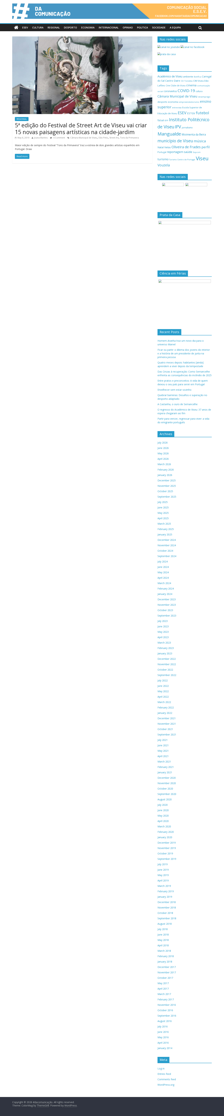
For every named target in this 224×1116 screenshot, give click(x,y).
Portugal (162, 152)
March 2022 (164, 702)
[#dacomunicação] (16, 27)
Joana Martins (41, 137)
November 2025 (167, 485)
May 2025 (163, 512)
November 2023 (167, 604)
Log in (161, 1068)
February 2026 (166, 469)
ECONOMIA (87, 27)
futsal (161, 120)
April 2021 (163, 756)
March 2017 (164, 994)
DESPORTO (70, 27)
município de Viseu (175, 141)
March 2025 (164, 523)
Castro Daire (172, 80)
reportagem (175, 152)
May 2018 (163, 940)
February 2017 (166, 999)
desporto (162, 101)
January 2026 (165, 475)
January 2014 (165, 1048)
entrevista (176, 107)
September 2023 (167, 615)
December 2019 (167, 842)
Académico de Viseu (170, 76)
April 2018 (163, 945)
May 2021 (163, 750)
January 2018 (165, 961)
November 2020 (167, 783)
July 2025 (163, 502)
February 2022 (166, 707)
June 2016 (163, 1032)
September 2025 (167, 496)
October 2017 (165, 977)
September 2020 (167, 794)
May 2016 (163, 1037)
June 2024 (163, 567)
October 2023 (165, 610)
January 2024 (165, 594)
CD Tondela (186, 81)
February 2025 (166, 529)
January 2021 (165, 772)
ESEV (25, 27)
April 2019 (163, 880)
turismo (163, 159)
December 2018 (167, 902)
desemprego (204, 96)
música (200, 140)
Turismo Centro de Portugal (182, 159)
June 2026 (163, 448)
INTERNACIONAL (108, 27)
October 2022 (165, 669)
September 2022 (167, 675)
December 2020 (167, 777)
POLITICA (142, 27)
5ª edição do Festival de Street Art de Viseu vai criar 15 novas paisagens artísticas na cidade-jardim (81, 128)
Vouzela (164, 165)
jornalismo (187, 127)
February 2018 (166, 956)
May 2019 (163, 875)
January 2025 (165, 534)
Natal (161, 147)
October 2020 (165, 788)
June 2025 (163, 507)
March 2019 (164, 886)
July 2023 (163, 621)
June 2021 (163, 745)
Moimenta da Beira (194, 134)
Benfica (197, 76)
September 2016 (167, 1015)
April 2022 (163, 696)
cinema (191, 85)
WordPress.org (166, 1084)
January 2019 (165, 896)
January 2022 (165, 713)
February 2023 (166, 648)
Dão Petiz (103, 137)
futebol (202, 112)
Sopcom (197, 152)
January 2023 (165, 653)
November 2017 (167, 972)
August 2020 (165, 799)
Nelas (167, 147)
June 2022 (163, 685)
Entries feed (164, 1074)
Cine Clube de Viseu (176, 85)
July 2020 (163, 804)
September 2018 (167, 918)
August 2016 (165, 1021)
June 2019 (163, 869)
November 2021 (167, 723)
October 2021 (165, 729)
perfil (205, 147)
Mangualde (169, 134)
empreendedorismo (189, 102)
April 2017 (163, 988)
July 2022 (163, 680)
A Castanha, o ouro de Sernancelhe (178, 404)
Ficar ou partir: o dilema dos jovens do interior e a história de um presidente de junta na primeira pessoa (184, 353)
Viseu (202, 158)
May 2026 (163, 453)
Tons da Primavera (129, 137)
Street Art (114, 137)
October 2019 (165, 853)
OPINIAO (128, 27)
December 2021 (167, 718)
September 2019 (167, 859)
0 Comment (59, 137)
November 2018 (167, 907)
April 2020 (163, 821)
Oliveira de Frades (186, 146)
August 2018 (165, 923)
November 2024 (167, 545)
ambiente (188, 76)
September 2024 (167, 556)
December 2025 (167, 480)
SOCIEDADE (159, 27)
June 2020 (163, 810)
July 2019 (163, 864)
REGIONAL (54, 27)
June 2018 (163, 934)
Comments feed (167, 1079)
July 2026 (163, 442)
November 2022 (167, 664)
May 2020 (163, 815)
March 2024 (164, 583)
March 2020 (164, 826)
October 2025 (165, 491)
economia (173, 101)
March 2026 (164, 464)
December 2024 (167, 540)
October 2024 (165, 550)
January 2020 (165, 837)
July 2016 (163, 1026)
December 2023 (167, 599)
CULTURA (37, 27)
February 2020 (166, 831)
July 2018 (163, 929)
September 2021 (167, 734)
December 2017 (167, 967)
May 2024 (163, 572)
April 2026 (163, 458)
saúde (188, 152)
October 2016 (165, 1010)
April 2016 (163, 1042)
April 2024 (163, 577)
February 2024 (166, 588)
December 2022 (167, 658)
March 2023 (164, 642)
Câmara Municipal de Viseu (83, 137)
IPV (178, 127)
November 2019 (167, 848)
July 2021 (163, 740)
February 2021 (166, 767)
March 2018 (164, 950)
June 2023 (163, 626)
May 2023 (163, 631)
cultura (199, 91)
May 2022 (163, 691)
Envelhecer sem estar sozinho (174, 389)
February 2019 (166, 891)
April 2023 (163, 637)
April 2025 (163, 518)
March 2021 (164, 761)
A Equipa (175, 27)
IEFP (166, 120)
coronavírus (170, 91)
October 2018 (165, 913)
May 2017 (163, 983)
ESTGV (191, 113)
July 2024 (163, 561)
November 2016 (167, 1004)
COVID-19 (186, 90)
